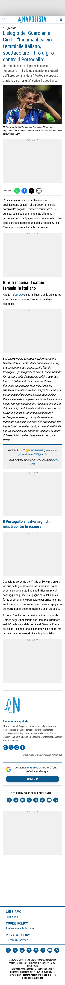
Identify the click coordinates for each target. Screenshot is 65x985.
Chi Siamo (13, 912)
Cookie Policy (17, 923)
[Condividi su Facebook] (24, 191)
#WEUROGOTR (36, 450)
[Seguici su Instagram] (22, 800)
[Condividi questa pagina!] (3, 19)
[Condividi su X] (31, 191)
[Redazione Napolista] (12, 705)
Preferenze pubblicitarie (20, 928)
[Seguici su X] (15, 800)
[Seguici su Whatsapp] (29, 800)
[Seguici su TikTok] (42, 800)
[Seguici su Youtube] (49, 800)
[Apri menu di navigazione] (61, 20)
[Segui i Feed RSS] (55, 800)
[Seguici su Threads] (35, 800)
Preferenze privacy (17, 940)
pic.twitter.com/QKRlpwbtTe (32, 454)
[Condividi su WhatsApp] (17, 191)
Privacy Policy (18, 935)
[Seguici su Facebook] (9, 800)
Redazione (12, 916)
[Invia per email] (39, 191)
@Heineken (51, 450)
